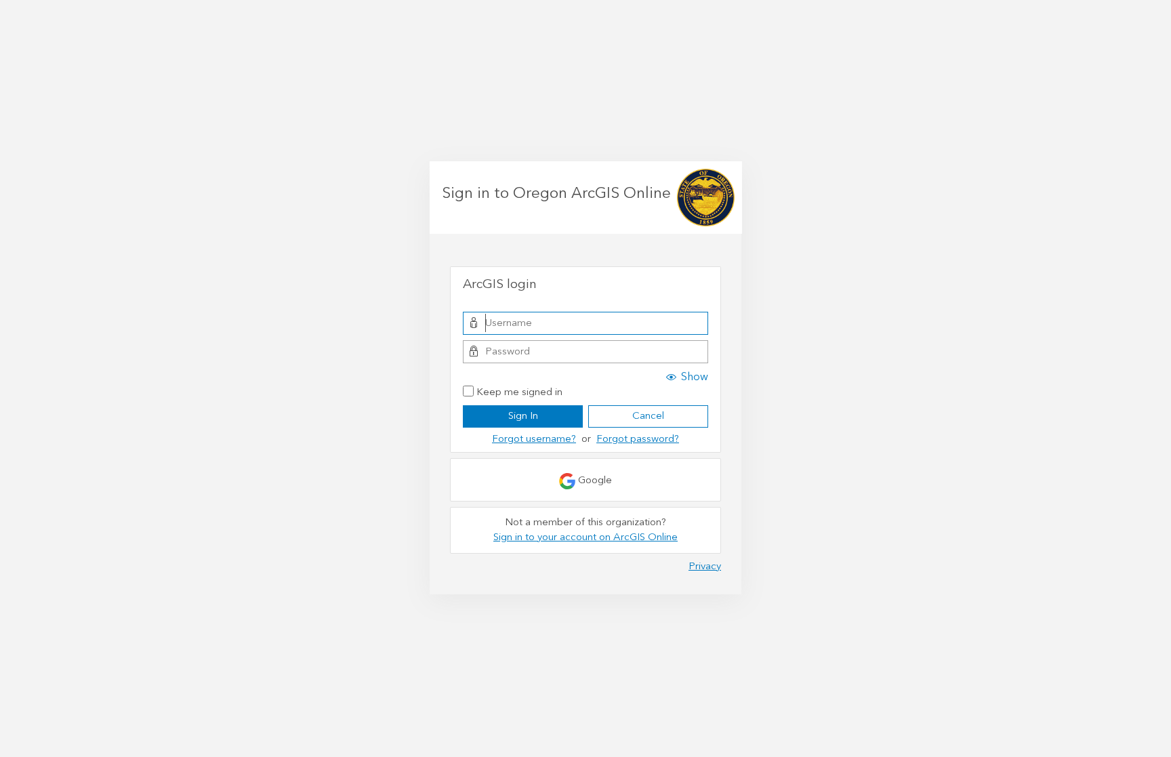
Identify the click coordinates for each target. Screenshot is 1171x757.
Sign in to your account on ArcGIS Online (585, 537)
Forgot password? (637, 439)
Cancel (648, 416)
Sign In (523, 416)
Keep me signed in (519, 393)
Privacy (705, 566)
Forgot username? (534, 439)
